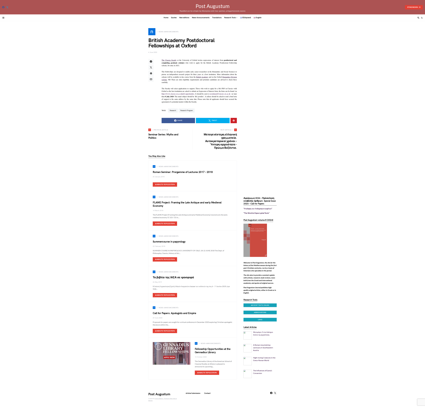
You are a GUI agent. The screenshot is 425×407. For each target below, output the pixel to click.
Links (260, 320)
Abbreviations (260, 312)
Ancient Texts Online (260, 305)
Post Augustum (213, 6)
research (173, 110)
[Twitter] (7, 7)
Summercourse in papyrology (169, 241)
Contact (207, 393)
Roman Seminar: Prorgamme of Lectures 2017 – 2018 (183, 172)
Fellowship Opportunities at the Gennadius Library (212, 350)
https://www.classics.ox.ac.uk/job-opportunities (178, 94)
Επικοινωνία (412, 7)
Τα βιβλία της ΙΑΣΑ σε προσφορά (173, 277)
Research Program (186, 110)
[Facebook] (3, 7)
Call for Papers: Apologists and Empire (174, 313)
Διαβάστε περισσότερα (165, 184)
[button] (422, 18)
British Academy (202, 77)
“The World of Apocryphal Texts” (256, 213)
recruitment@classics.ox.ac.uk (219, 94)
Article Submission (193, 393)
